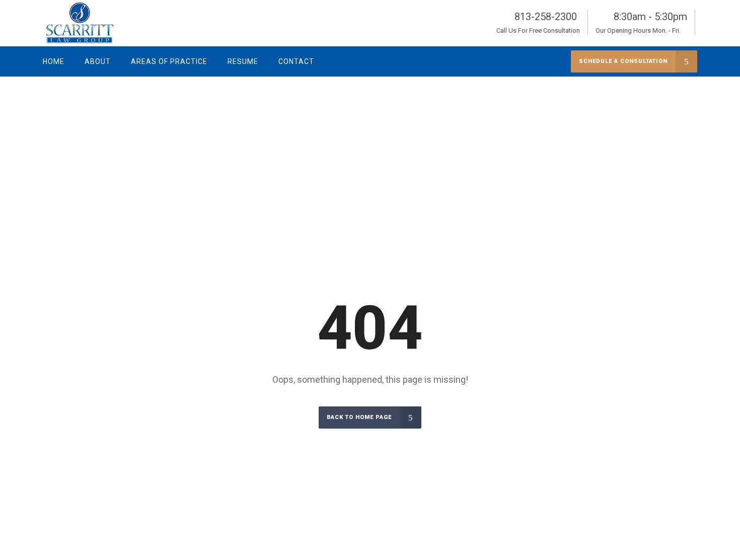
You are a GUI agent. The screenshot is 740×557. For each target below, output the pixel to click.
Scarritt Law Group (631, 127)
